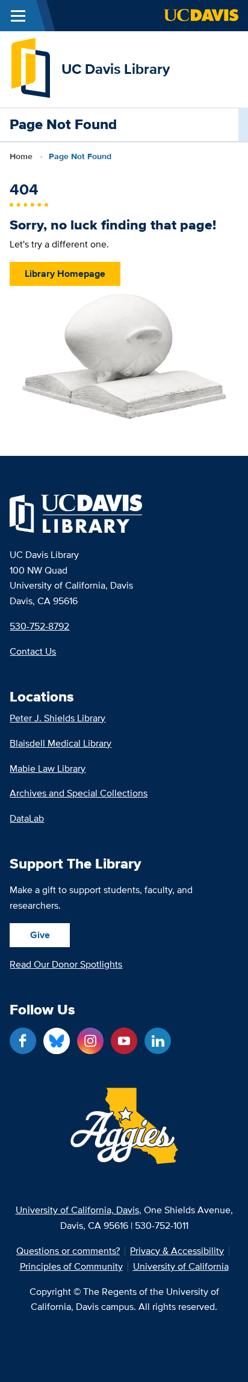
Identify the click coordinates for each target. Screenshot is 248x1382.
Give (40, 935)
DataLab (27, 818)
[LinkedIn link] (157, 1041)
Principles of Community (71, 1266)
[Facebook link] (23, 1041)
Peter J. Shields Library (57, 718)
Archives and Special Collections (78, 793)
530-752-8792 (39, 626)
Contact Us (33, 651)
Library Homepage (65, 273)
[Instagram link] (90, 1041)
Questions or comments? (68, 1251)
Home (21, 156)
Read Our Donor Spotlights (66, 964)
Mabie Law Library (47, 768)
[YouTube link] (124, 1041)
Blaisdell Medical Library (60, 743)
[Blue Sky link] (56, 1041)
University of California (181, 1266)
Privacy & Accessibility (177, 1251)
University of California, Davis (77, 1210)
